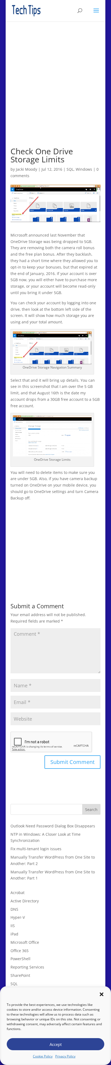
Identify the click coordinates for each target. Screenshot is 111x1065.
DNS (14, 909)
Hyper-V (18, 917)
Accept (56, 1044)
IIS (13, 925)
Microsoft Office (25, 942)
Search (91, 809)
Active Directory (25, 900)
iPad (14, 934)
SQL (70, 169)
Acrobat (18, 892)
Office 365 (20, 950)
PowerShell (20, 958)
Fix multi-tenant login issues (36, 848)
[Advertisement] (55, 92)
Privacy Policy (65, 1056)
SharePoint (20, 975)
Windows (84, 169)
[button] (101, 994)
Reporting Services (27, 967)
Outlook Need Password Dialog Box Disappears (53, 825)
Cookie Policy (43, 1056)
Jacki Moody (26, 169)
